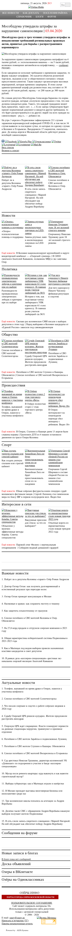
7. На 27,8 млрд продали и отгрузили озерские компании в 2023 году (34, 629)
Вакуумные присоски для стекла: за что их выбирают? (36, 522)
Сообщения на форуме (20, 832)
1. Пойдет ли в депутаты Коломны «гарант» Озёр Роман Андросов (35, 579)
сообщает (63, 65)
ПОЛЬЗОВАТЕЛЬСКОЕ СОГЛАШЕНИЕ (31, 902)
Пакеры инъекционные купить (17, 923)
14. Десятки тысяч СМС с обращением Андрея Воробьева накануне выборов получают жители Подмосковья (36, 812)
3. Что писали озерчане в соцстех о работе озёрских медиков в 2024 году (33, 707)
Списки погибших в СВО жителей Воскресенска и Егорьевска (35, 376)
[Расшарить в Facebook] (11, 141)
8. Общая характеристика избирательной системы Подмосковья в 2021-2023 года (34, 639)
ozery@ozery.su (17, 917)
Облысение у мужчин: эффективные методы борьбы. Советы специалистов (12, 531)
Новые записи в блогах (20, 852)
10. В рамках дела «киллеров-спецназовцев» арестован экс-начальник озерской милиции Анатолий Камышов (32, 660)
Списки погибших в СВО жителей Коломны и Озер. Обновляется (58, 184)
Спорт (7, 444)
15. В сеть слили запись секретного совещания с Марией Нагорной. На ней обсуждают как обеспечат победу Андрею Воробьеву (36, 822)
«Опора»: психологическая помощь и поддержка (12, 234)
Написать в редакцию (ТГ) (15, 920)
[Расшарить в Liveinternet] (23, 144)
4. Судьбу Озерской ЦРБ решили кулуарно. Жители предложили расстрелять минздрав (34, 717)
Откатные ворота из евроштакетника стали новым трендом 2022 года (59, 527)
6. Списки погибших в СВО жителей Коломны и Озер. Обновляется (29, 619)
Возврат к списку (10, 150)
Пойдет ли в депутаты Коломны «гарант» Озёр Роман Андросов (12, 184)
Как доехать (31, 12)
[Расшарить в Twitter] (56, 141)
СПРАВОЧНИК (24, 16)
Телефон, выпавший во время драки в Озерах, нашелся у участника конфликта (12, 411)
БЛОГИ (39, 16)
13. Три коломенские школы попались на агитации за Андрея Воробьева (33, 802)
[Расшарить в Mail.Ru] (36, 144)
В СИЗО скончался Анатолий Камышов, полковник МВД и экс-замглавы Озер (34, 258)
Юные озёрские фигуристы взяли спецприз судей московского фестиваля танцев (34, 492)
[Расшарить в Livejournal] (8, 144)
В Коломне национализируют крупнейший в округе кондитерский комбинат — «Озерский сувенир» (35, 254)
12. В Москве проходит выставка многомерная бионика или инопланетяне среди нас (32, 792)
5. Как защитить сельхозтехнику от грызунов (24, 610)
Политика (9, 268)
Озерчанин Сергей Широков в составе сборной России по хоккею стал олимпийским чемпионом (58, 476)
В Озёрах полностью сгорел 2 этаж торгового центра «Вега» (35, 408)
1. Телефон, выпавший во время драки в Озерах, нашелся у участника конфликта (32, 690)
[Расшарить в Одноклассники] (41, 141)
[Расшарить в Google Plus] (24, 141)
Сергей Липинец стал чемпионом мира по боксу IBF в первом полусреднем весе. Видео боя (35, 495)
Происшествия (13, 385)
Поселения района (55, 12)
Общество (10, 334)
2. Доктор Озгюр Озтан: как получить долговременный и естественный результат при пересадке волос (31, 588)
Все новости (10, 12)
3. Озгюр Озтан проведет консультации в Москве (26, 596)
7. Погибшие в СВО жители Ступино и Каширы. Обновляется (33, 746)
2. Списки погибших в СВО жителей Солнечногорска (29, 698)
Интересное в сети (16, 504)
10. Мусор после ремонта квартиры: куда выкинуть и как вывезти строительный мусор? (35, 775)
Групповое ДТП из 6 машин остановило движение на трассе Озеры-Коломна (31, 436)
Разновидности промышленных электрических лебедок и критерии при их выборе (12, 296)
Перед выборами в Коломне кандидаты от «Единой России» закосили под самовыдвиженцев (35, 326)
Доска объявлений (16, 863)
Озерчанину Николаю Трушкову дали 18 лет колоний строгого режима (59, 238)
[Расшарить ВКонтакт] (3, 141)
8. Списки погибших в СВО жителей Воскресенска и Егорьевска (34, 753)
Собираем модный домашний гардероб (38, 547)
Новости (8, 215)
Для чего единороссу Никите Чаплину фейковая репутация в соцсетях (58, 292)
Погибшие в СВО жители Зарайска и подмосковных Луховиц (57, 358)
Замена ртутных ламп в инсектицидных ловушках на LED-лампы (36, 241)
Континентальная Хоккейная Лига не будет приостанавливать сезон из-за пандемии (34, 476)
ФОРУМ (51, 16)
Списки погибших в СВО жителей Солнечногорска (12, 353)
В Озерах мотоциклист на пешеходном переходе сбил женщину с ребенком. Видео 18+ (59, 417)
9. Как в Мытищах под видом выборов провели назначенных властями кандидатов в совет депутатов (33, 650)
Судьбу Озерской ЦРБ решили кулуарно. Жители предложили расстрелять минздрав (36, 360)
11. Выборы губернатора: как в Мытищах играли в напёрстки (33, 783)
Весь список (8, 147)
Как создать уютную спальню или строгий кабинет (12, 463)
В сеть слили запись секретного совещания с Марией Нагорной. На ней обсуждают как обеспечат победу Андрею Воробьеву (35, 197)
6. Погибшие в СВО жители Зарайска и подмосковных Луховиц (34, 738)
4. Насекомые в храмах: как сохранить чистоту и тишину (30, 603)
